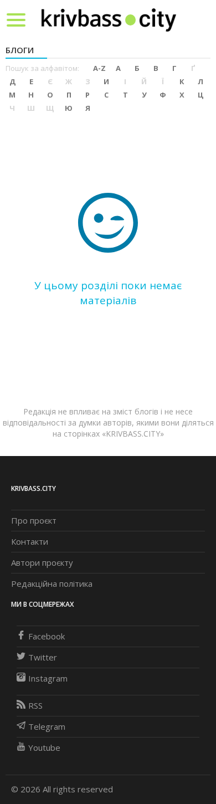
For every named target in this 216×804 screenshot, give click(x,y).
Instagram (48, 678)
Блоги (20, 49)
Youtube (44, 747)
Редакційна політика (51, 583)
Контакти (29, 541)
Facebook (46, 636)
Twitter (42, 657)
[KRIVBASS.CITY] (109, 19)
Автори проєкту (42, 562)
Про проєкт (33, 520)
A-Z (99, 68)
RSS (35, 705)
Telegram (46, 726)
